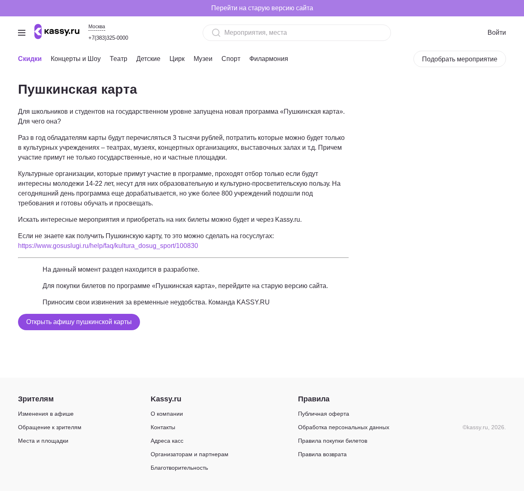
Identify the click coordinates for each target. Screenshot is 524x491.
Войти (497, 32)
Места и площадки (43, 440)
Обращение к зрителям (49, 427)
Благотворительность (179, 467)
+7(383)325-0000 (108, 38)
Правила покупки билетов (332, 440)
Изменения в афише (46, 413)
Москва (96, 26)
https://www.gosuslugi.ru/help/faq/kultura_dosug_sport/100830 (108, 245)
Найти (370, 32)
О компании (167, 413)
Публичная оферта (323, 413)
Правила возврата (322, 454)
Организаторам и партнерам (189, 454)
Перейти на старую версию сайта (262, 8)
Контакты (163, 427)
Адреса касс (167, 440)
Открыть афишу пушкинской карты (79, 321)
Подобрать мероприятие (459, 59)
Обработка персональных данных (343, 427)
